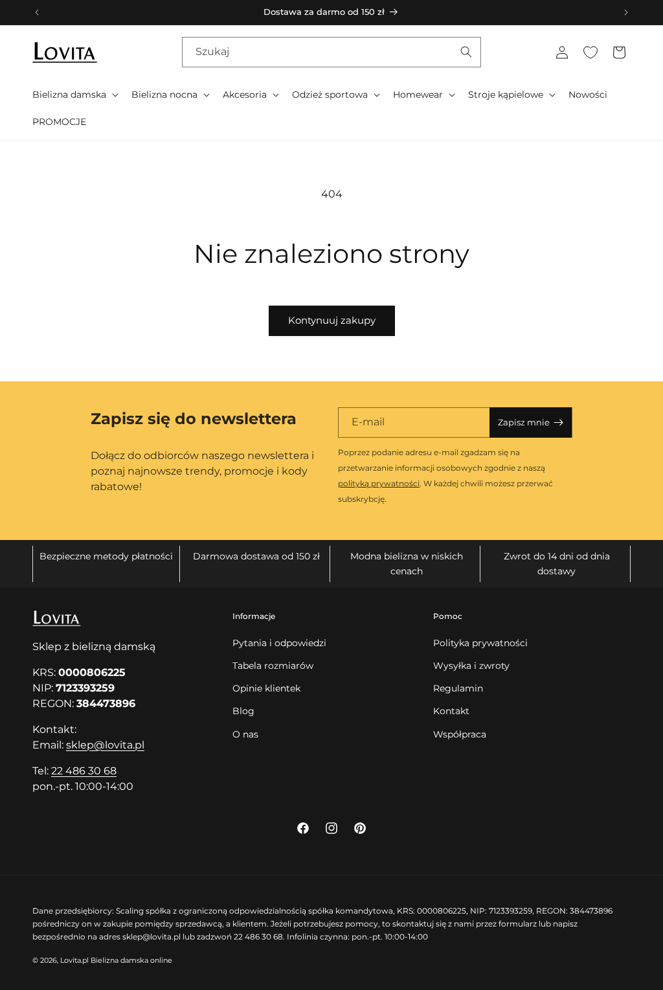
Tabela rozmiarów (272, 665)
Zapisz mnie (524, 422)
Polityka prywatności (480, 643)
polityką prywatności (379, 483)
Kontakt (451, 711)
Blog (243, 711)
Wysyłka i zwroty (471, 665)
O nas (245, 734)
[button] (74, 94)
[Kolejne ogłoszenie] (626, 12)
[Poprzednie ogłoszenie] (37, 12)
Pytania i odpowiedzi (279, 643)
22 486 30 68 (84, 771)
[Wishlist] (590, 52)
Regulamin (458, 688)
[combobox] (331, 52)
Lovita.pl (74, 960)
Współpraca (459, 734)
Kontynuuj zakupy (332, 320)
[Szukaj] (466, 52)
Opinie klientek (266, 688)
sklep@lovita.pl (105, 745)
